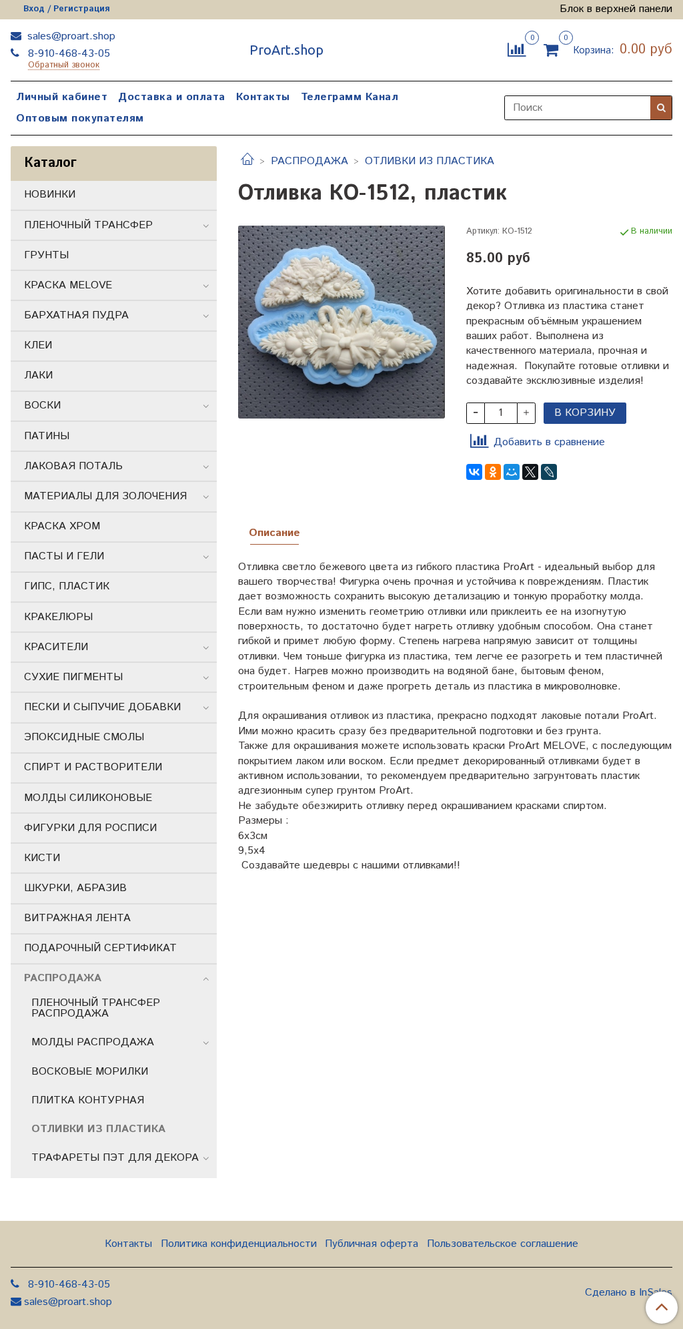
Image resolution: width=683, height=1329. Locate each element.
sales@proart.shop (69, 36)
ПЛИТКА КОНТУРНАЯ (87, 1100)
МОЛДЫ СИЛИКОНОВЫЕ (88, 798)
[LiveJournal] (549, 472)
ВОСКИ (42, 405)
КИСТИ (42, 858)
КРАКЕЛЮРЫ (58, 617)
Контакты (263, 97)
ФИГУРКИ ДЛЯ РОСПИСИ (90, 828)
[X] (530, 472)
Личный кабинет (61, 97)
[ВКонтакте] (474, 472)
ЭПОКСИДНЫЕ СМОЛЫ (84, 737)
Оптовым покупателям (80, 118)
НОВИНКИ (49, 194)
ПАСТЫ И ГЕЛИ (64, 556)
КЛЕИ (38, 345)
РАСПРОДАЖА (309, 161)
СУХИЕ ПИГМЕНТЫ (73, 677)
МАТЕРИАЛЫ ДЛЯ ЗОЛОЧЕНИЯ (105, 496)
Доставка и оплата (171, 97)
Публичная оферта (371, 1244)
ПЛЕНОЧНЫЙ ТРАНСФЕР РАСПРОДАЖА (95, 1008)
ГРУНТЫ (46, 255)
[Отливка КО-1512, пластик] (341, 322)
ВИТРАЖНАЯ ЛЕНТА (77, 918)
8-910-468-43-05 (67, 53)
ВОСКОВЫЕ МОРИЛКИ (89, 1071)
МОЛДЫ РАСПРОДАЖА (92, 1042)
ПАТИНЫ (46, 436)
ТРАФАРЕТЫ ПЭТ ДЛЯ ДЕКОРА (115, 1157)
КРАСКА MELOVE (68, 285)
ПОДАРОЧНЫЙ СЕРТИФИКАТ (100, 948)
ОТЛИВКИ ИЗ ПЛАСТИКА (429, 161)
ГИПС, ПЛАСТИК (66, 586)
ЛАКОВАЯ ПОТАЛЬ (73, 466)
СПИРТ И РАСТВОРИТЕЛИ (93, 767)
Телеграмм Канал (350, 97)
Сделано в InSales (628, 1293)
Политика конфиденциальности (239, 1244)
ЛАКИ (38, 375)
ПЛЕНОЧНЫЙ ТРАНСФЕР (88, 225)
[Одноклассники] (493, 472)
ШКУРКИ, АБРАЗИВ (75, 888)
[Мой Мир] (512, 472)
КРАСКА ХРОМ (62, 526)
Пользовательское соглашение (502, 1244)
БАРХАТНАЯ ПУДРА (76, 315)
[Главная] (247, 161)
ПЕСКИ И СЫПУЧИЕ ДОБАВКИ (102, 707)
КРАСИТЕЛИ (56, 647)
